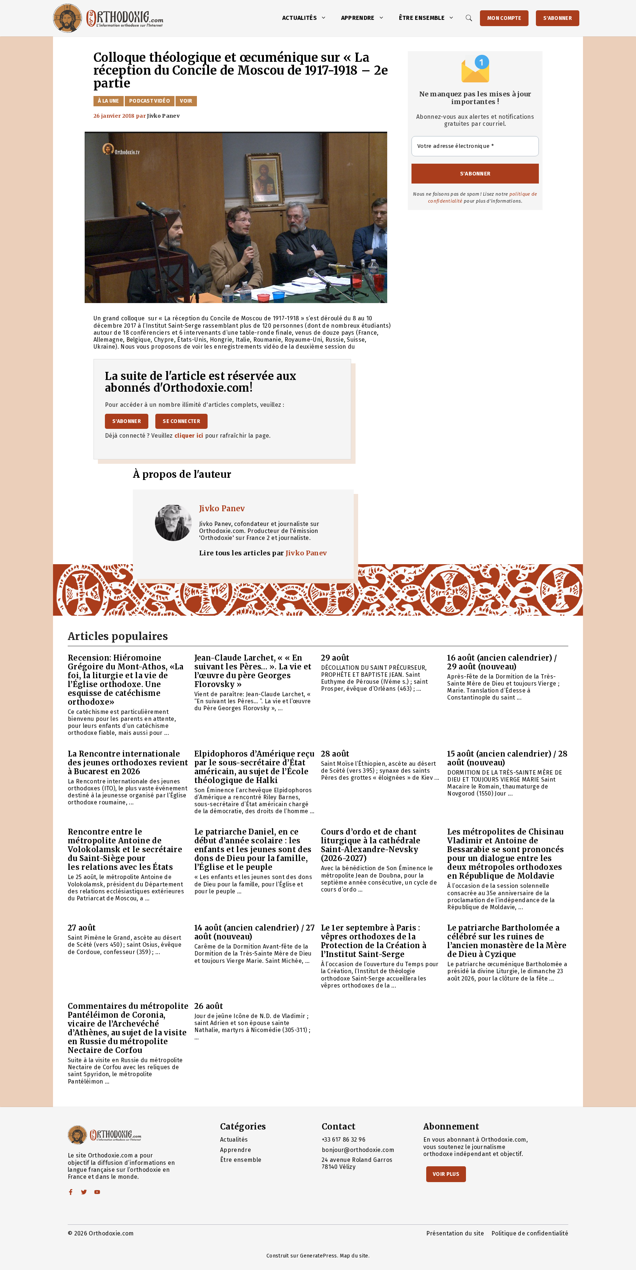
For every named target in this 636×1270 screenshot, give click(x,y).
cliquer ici (189, 435)
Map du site (354, 1256)
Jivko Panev (222, 508)
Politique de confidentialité (529, 1233)
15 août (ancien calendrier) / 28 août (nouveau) (507, 758)
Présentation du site (455, 1233)
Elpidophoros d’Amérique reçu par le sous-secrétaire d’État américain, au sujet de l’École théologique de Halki (254, 767)
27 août (82, 927)
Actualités (299, 17)
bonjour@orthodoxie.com (358, 1149)
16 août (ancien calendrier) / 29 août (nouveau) (502, 662)
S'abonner (557, 18)
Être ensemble (422, 17)
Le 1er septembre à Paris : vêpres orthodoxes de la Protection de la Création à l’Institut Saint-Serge (374, 941)
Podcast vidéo (149, 101)
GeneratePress (318, 1256)
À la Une (108, 101)
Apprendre (358, 17)
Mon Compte (504, 18)
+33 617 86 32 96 (343, 1139)
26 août (208, 1006)
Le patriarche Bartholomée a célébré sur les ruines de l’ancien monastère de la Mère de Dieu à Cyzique (506, 941)
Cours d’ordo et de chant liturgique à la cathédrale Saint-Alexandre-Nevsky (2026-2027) (371, 845)
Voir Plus (446, 1174)
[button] (325, 18)
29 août (335, 657)
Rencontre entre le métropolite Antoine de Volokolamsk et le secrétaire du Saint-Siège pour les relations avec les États (125, 849)
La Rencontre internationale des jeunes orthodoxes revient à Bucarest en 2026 (128, 762)
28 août (335, 753)
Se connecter (181, 421)
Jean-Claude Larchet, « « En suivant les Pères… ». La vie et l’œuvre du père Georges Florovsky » (253, 671)
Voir (186, 101)
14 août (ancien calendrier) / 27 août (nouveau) (254, 932)
